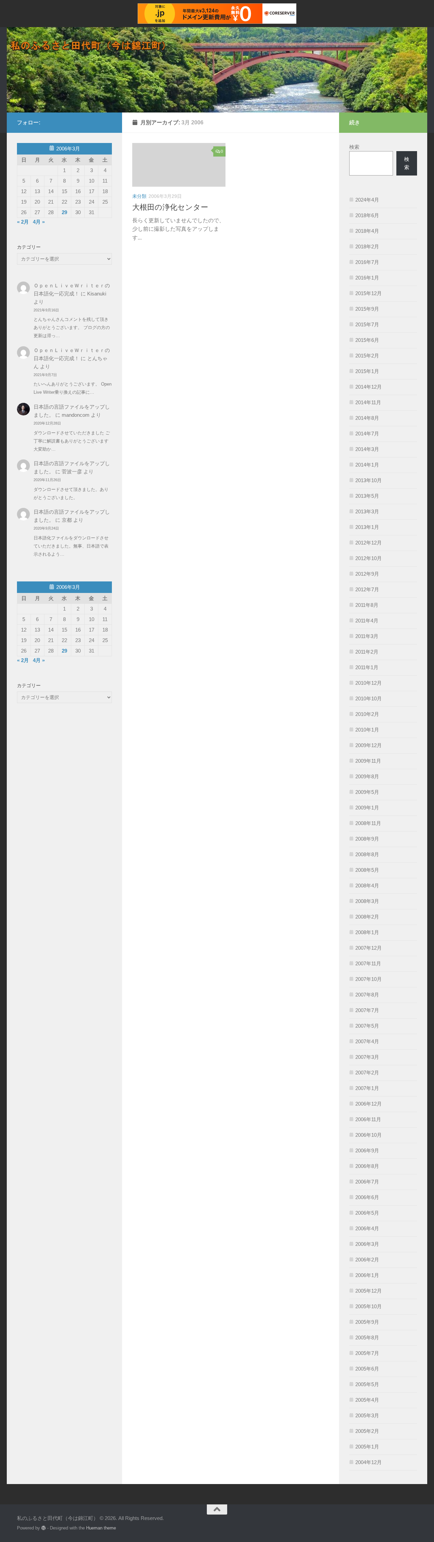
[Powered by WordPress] (43, 1528)
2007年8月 (367, 995)
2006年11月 (368, 1119)
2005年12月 (368, 1291)
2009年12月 (368, 745)
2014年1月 (367, 465)
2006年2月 (367, 1259)
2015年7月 (367, 324)
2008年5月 (367, 870)
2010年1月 (367, 730)
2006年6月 (367, 1197)
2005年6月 (367, 1369)
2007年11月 (368, 963)
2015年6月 (367, 340)
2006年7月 (367, 1182)
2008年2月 (367, 917)
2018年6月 (367, 215)
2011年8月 (366, 605)
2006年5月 (367, 1213)
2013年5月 (367, 496)
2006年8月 (367, 1166)
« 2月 (23, 222)
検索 (354, 147)
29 (64, 212)
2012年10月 (368, 558)
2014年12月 (368, 387)
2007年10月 (368, 979)
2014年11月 (368, 402)
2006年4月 (367, 1228)
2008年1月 (367, 932)
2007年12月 (368, 948)
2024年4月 (367, 200)
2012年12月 (368, 543)
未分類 (139, 196)
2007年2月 (367, 1072)
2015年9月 (367, 309)
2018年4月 (367, 231)
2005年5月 (367, 1384)
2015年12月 (368, 293)
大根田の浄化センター (170, 207)
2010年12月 (368, 683)
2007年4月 (367, 1041)
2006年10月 (368, 1135)
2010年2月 (367, 714)
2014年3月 (367, 449)
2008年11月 (368, 823)
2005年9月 (367, 1322)
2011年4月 (366, 620)
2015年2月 (367, 355)
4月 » (39, 222)
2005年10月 (368, 1306)
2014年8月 (367, 418)
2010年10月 (368, 698)
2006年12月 (368, 1104)
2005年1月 (367, 1447)
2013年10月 (368, 480)
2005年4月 (367, 1400)
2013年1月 (367, 527)
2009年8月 (367, 776)
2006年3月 (367, 1244)
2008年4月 (367, 885)
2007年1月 (367, 1088)
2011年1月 (366, 667)
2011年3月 (366, 636)
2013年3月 (367, 511)
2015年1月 (367, 371)
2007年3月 (367, 1057)
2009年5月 (367, 792)
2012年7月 (367, 589)
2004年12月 (368, 1462)
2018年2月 (367, 246)
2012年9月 (367, 574)
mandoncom (76, 415)
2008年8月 (367, 854)
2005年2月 (367, 1431)
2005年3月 (367, 1415)
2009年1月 (367, 807)
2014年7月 (367, 433)
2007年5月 (367, 1026)
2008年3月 (367, 901)
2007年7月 (367, 1010)
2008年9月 (367, 839)
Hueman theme (101, 1527)
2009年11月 (368, 761)
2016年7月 (367, 262)
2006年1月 (367, 1275)
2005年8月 (367, 1337)
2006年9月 (367, 1150)
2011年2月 (366, 652)
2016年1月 (367, 278)
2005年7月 (367, 1353)
